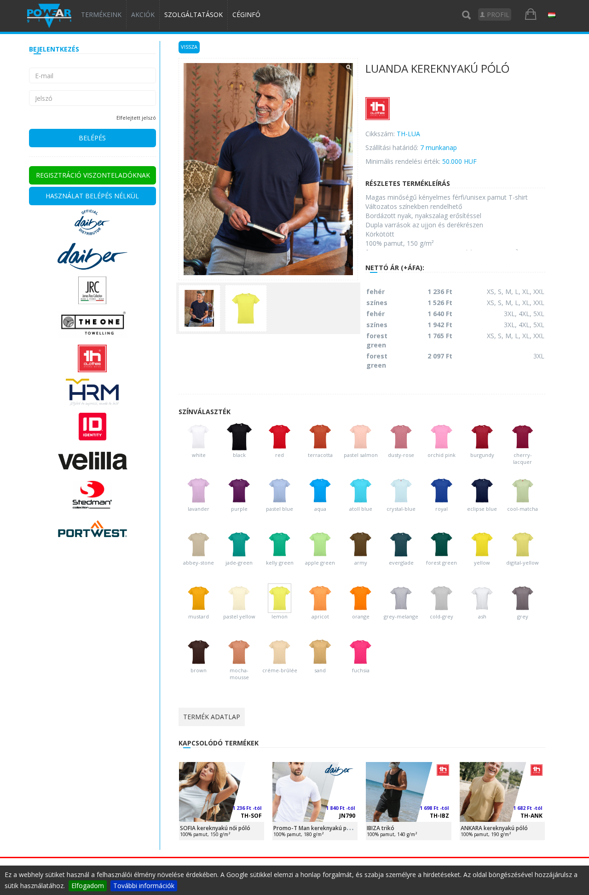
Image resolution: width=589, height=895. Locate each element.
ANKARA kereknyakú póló (494, 828)
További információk (143, 885)
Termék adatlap (211, 716)
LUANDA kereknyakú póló (437, 69)
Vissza (189, 46)
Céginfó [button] (246, 14)
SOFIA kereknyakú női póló (215, 828)
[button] (551, 14)
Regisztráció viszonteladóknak (93, 175)
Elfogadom (87, 885)
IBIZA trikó (380, 828)
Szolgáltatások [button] (193, 14)
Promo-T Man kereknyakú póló (314, 828)
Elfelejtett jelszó (136, 117)
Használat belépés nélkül (92, 195)
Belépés (92, 137)
